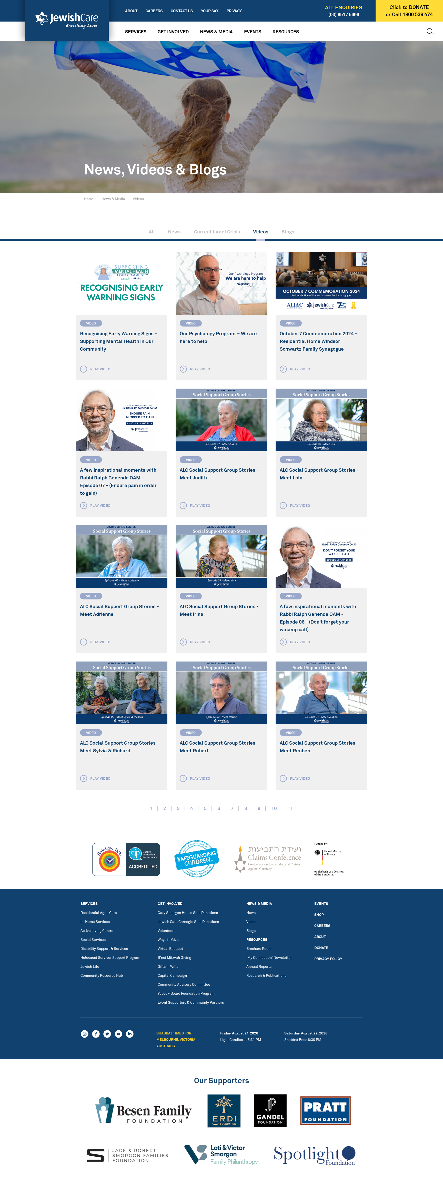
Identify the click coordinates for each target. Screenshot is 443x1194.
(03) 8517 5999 (343, 14)
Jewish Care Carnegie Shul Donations (188, 921)
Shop (319, 914)
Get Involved (173, 31)
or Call (409, 14)
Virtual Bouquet (170, 948)
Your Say (209, 10)
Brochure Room (258, 948)
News (174, 232)
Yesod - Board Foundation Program (186, 993)
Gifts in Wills (168, 966)
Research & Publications (266, 975)
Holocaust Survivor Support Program (110, 957)
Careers (154, 10)
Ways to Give (168, 939)
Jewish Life (89, 966)
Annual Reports (258, 966)
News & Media (216, 31)
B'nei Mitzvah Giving (174, 957)
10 (274, 808)
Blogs (287, 232)
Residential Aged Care (98, 912)
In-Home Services (95, 921)
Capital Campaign (172, 975)
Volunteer (166, 930)
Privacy (234, 10)
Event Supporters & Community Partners (191, 1002)
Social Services (93, 939)
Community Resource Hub (101, 975)
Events (252, 31)
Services (135, 31)
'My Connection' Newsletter (269, 957)
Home (89, 198)
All (152, 232)
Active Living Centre (96, 930)
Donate (321, 947)
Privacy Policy (328, 958)
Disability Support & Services (104, 948)
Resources (286, 31)
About (131, 10)
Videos (138, 198)
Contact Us (182, 10)
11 (290, 808)
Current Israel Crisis (217, 232)
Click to (409, 7)
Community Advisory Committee (184, 984)
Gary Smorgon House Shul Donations (188, 912)
